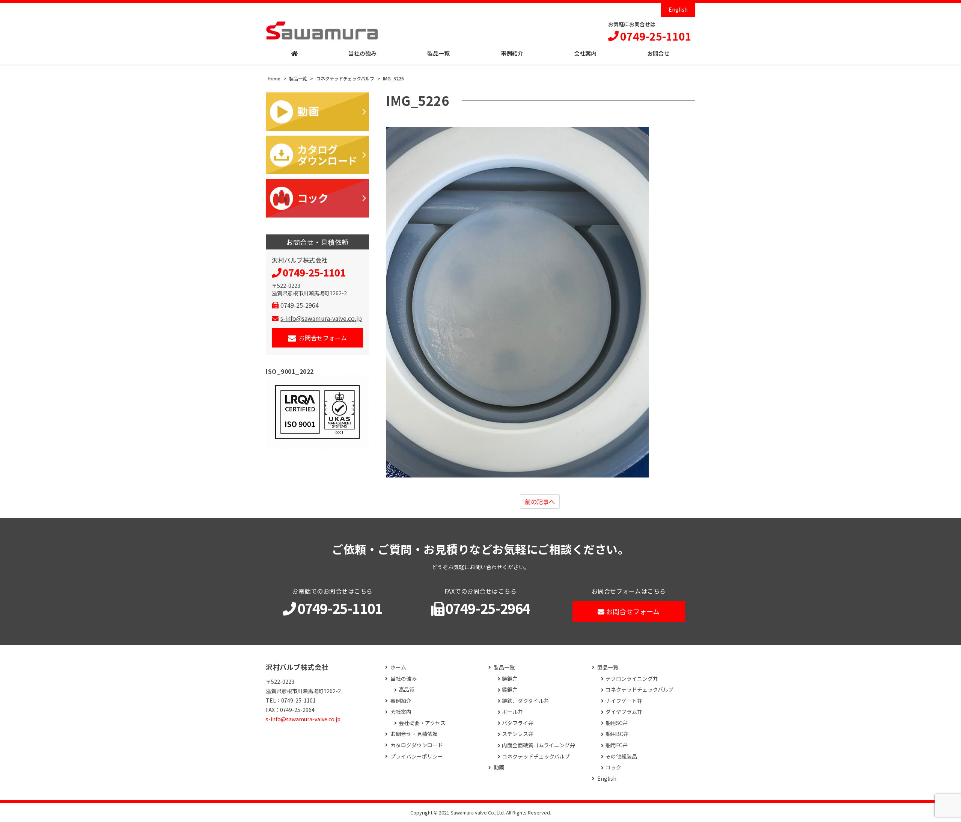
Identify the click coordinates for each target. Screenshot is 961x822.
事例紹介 (512, 53)
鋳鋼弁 (510, 678)
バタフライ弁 (517, 723)
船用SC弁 (617, 723)
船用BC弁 (617, 733)
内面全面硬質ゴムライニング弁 (538, 745)
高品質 (406, 689)
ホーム (398, 667)
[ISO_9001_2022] (317, 412)
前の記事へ (540, 501)
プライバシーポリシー (416, 756)
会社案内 (585, 53)
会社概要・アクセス (422, 723)
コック (613, 767)
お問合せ (658, 53)
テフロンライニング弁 (632, 678)
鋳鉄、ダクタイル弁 (525, 700)
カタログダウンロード (416, 745)
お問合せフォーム (323, 337)
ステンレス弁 (517, 733)
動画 (499, 767)
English (678, 9)
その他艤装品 (621, 756)
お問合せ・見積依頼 (414, 733)
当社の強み (362, 53)
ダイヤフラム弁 (624, 711)
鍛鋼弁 (510, 689)
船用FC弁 (617, 745)
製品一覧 (438, 53)
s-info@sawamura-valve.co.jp (321, 318)
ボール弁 (512, 711)
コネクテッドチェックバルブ (536, 756)
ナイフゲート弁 (624, 700)
